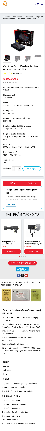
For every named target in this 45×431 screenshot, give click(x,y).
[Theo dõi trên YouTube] (26, 275)
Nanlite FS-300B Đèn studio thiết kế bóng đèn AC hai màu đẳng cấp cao (33, 243)
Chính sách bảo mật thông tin (14, 404)
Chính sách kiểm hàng (11, 416)
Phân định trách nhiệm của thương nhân (18, 423)
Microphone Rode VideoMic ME (9, 243)
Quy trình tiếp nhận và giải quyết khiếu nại (19, 383)
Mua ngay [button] (11, 251)
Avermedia (28, 17)
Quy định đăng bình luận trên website (17, 391)
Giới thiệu (5, 366)
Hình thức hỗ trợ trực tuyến (13, 387)
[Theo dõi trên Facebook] (19, 275)
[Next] (34, 40)
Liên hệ (5, 374)
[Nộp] (41, 10)
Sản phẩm (17, 17)
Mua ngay (31, 169)
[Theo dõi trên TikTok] (22, 275)
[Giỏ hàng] (38, 3)
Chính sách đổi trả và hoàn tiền (15, 412)
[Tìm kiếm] (34, 4)
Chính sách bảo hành (11, 408)
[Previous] (10, 40)
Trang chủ (6, 17)
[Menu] (42, 3)
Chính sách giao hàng (11, 400)
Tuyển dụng (6, 370)
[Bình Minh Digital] (17, 4)
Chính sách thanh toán (11, 420)
